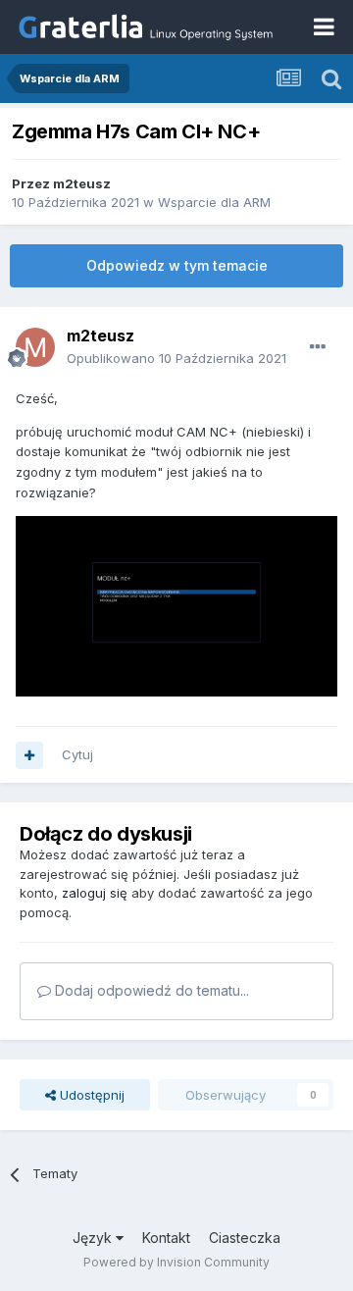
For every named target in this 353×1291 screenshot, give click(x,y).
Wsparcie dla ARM (214, 202)
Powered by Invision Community (176, 1262)
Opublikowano (176, 358)
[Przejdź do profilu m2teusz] (35, 347)
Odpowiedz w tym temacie (177, 265)
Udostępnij (90, 1095)
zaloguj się (94, 893)
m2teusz (82, 183)
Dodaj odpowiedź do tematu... (150, 990)
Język (94, 1237)
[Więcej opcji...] (317, 347)
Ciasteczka (244, 1237)
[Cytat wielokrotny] (29, 755)
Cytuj (77, 754)
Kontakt (166, 1237)
